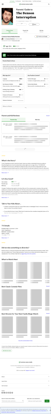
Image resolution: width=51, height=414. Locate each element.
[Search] (23, 401)
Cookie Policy (18, 410)
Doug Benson (8, 230)
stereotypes (14, 212)
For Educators (18, 1)
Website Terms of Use (36, 410)
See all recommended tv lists (25, 340)
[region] (25, 410)
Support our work (30, 370)
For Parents (12, 1)
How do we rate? (16, 40)
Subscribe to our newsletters (33, 398)
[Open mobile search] (48, 4)
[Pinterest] (8, 393)
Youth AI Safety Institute (26, 1)
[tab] (10, 31)
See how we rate (7, 350)
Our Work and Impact (37, 1)
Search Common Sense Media (8, 398)
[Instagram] (2, 393)
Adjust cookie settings (11, 412)
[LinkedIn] (12, 393)
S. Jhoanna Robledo (10, 38)
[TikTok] (10, 393)
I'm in (47, 401)
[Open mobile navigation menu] (3, 4)
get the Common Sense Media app (28, 55)
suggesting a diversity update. (28, 253)
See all (47, 115)
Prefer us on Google (42, 36)
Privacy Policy (43, 410)
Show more (4, 172)
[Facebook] (6, 393)
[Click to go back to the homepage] (26, 4)
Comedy (27, 21)
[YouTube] (4, 393)
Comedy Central (21, 21)
